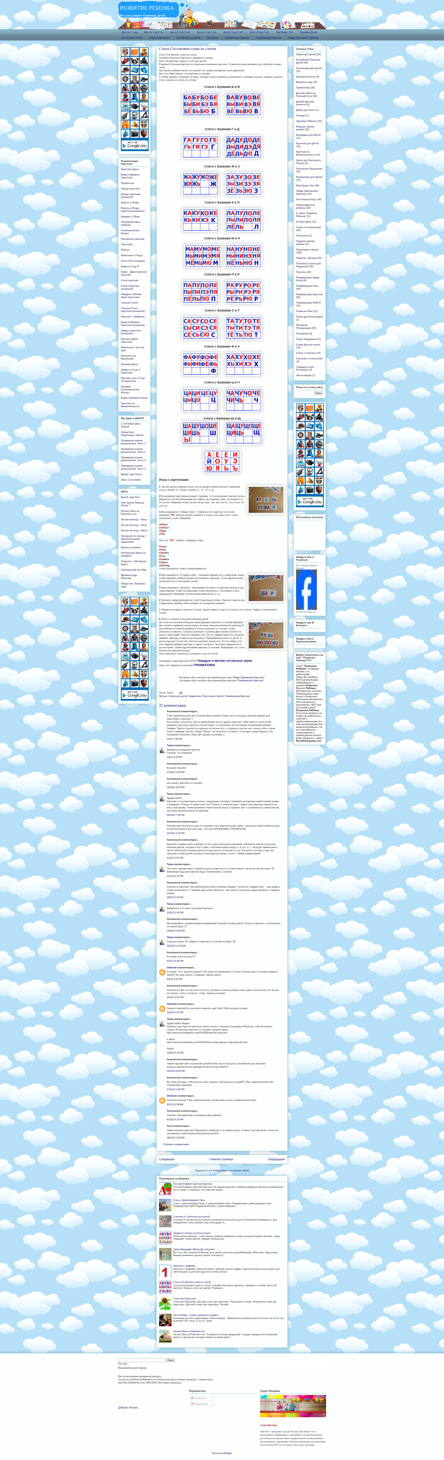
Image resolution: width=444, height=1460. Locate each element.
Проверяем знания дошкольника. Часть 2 (133, 450)
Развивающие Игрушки (237, 37)
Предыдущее (276, 1159)
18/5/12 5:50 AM (175, 897)
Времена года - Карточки (129, 576)
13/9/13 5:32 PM (175, 1052)
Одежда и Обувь (130, 216)
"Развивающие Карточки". (250, 680)
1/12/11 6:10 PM (175, 876)
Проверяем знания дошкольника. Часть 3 (133, 459)
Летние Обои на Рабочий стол (189, 1331)
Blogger (228, 1453)
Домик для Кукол (305, 109)
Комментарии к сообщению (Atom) (231, 1170)
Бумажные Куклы (305, 76)
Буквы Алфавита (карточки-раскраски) (133, 323)
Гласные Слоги (129, 302)
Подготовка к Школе (213, 696)
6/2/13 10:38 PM (175, 961)
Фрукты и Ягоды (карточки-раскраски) (133, 209)
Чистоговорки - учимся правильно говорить (196, 1315)
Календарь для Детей (308, 134)
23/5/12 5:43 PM (175, 912)
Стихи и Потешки (305, 352)
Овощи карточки (130, 188)
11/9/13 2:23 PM (175, 1012)
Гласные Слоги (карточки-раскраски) (133, 309)
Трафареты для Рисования (305, 368)
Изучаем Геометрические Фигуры (130, 389)
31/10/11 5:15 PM (176, 833)
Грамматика (195, 696)
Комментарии (200, 1404)
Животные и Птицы (132, 255)
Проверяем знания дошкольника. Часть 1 (133, 442)
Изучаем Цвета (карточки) (129, 340)
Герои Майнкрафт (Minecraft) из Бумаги (194, 1249)
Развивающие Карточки (268, 37)
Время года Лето (130, 497)
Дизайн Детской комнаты (305, 103)
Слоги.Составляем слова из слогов (187, 48)
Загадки (300, 115)
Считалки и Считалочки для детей (191, 1216)
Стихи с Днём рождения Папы (189, 1200)
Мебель (125, 249)
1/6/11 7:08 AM (174, 739)
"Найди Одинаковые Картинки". (248, 677)
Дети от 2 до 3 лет (180, 32)
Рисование (302, 333)
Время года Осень (131, 474)
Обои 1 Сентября (131, 479)
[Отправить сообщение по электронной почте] (180, 692)
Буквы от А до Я (130, 266)
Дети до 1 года (129, 32)
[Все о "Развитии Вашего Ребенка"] (306, 609)
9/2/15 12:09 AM (175, 1104)
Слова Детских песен (308, 344)
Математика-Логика (132, 37)
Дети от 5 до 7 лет (259, 32)
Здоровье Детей (308, 32)
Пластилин (302, 235)
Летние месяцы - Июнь (134, 519)
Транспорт (127, 244)
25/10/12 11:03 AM (176, 946)
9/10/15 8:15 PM (175, 1119)
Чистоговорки (303, 375)
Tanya (170, 745)
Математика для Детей (309, 177)
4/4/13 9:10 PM (174, 979)
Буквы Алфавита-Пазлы (134, 397)
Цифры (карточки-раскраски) (131, 332)
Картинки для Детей (307, 143)
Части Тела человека (133, 260)
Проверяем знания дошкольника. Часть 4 (133, 467)
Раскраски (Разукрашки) (303, 326)
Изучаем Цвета (129, 364)
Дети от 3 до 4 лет (206, 32)
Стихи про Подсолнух (184, 1298)
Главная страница (221, 1159)
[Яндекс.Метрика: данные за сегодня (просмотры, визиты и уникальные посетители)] (128, 1407)
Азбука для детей (177, 696)
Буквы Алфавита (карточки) (130, 176)
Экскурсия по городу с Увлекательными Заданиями (133, 539)
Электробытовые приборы (130, 223)
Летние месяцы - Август (134, 530)
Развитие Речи (304, 311)
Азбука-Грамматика (159, 37)
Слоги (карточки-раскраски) (130, 287)
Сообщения (199, 1398)
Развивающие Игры (307, 285)
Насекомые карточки (132, 238)
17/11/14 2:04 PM (176, 1089)
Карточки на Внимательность (130, 405)
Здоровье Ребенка (306, 121)
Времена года (304, 82)
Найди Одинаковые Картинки (303, 37)
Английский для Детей (188, 37)
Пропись (301, 272)
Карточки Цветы (130, 169)
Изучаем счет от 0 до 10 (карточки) (133, 379)
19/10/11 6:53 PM (176, 787)
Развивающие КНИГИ (308, 302)
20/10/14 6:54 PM (176, 1071)
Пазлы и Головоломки (308, 227)
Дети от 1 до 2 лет (154, 32)
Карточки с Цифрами (184, 1266)
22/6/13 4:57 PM (175, 997)
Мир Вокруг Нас (284, 32)
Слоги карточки (129, 280)
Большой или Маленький (128, 357)
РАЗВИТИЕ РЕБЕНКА (146, 7)
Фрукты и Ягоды (130, 202)
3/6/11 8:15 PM (174, 757)
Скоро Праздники (306, 339)
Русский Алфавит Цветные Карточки (192, 1184)
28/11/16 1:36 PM (176, 1137)
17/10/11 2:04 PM (176, 772)
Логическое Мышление (309, 168)
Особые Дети (303, 221)
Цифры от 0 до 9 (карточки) (130, 371)
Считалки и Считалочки (309, 358)
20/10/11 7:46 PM (176, 815)
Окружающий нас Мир (133, 569)
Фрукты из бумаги (131, 547)
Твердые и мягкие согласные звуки (224, 660)
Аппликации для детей (309, 68)
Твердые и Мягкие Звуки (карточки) (131, 295)
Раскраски (212, 37)
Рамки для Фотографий (309, 316)
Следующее (167, 1159)
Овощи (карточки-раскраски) (131, 195)
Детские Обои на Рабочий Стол (305, 94)
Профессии (127, 183)
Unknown (172, 967)
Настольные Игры (306, 199)
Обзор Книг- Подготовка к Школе (132, 433)
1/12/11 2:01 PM (175, 858)
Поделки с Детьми (306, 258)
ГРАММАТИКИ (204, 665)
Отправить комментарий (176, 1144)
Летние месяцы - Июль (134, 525)
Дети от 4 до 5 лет (233, 32)
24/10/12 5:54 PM (176, 930)
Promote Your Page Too (306, 612)
